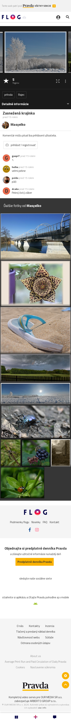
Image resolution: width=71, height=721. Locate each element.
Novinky (35, 522)
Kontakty (34, 626)
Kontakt (54, 522)
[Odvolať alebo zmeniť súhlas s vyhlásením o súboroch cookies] (65, 675)
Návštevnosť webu (29, 637)
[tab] (35, 102)
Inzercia (49, 626)
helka (15, 167)
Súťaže (49, 637)
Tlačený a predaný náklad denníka (35, 631)
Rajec (21, 95)
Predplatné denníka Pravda (34, 562)
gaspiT (16, 156)
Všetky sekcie (43, 6)
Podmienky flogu (19, 522)
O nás (20, 626)
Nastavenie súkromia (42, 667)
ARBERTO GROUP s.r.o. (43, 701)
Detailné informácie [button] (15, 104)
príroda (8, 95)
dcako (15, 189)
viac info (42, 707)
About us (35, 656)
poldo (15, 178)
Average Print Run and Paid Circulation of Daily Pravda (35, 662)
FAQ (45, 522)
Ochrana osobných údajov (35, 643)
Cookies (20, 667)
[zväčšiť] (58, 81)
